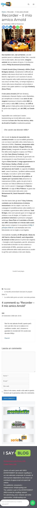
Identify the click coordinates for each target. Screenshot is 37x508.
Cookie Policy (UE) (10, 464)
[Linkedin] (10, 27)
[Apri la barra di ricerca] (28, 4)
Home (4, 12)
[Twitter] (7, 27)
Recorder (7, 289)
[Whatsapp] (17, 27)
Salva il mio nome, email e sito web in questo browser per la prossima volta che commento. (19, 392)
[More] (21, 27)
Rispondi (7, 338)
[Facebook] (3, 27)
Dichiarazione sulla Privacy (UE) (15, 461)
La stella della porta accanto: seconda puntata (19, 297)
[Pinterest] (14, 27)
